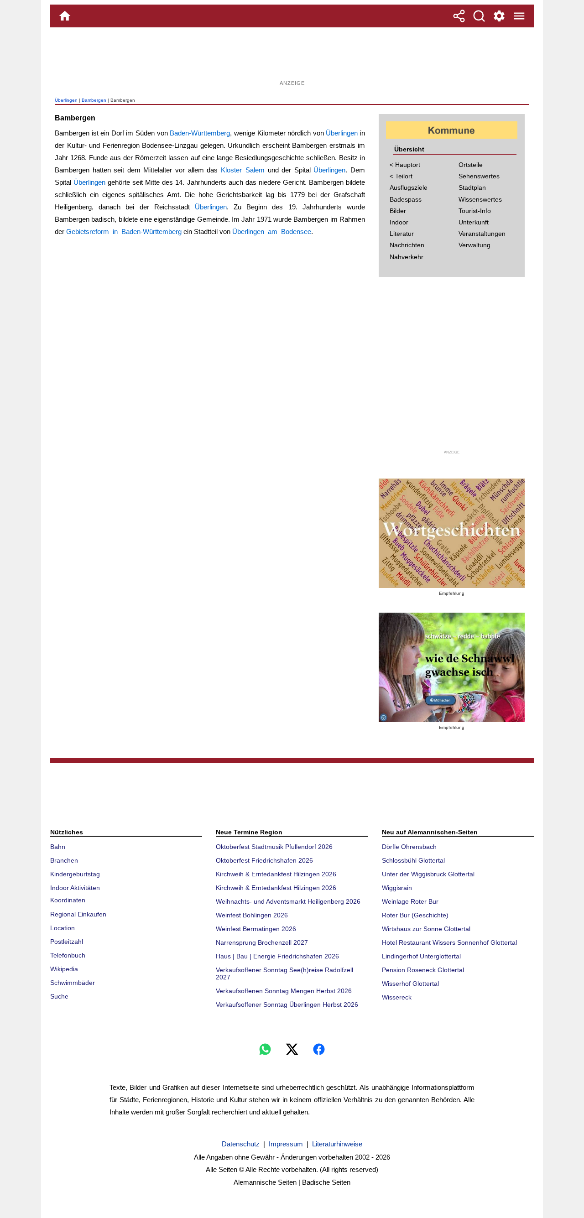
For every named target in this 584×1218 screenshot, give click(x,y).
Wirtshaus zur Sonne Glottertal (426, 928)
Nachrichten (407, 245)
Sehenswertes (479, 176)
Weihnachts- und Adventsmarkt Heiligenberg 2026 (288, 901)
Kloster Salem (243, 170)
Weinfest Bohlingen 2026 (252, 915)
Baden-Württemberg (200, 133)
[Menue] (519, 16)
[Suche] (479, 16)
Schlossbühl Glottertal (413, 860)
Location (62, 928)
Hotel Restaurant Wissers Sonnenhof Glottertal (449, 942)
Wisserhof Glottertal (410, 983)
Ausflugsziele (409, 187)
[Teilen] (459, 16)
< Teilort (401, 176)
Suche (59, 996)
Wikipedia (64, 969)
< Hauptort (405, 164)
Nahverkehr (406, 256)
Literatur (402, 233)
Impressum (286, 1144)
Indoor (399, 222)
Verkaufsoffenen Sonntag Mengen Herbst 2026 (284, 990)
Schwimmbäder (72, 982)
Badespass (406, 199)
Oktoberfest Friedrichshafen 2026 (264, 860)
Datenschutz (241, 1144)
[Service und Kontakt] (499, 16)
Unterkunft (474, 222)
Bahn (57, 846)
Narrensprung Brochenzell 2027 (262, 942)
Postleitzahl (66, 941)
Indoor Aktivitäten (75, 887)
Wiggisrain (397, 887)
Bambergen (94, 100)
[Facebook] (319, 1049)
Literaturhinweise (337, 1144)
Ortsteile (471, 164)
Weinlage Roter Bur (410, 901)
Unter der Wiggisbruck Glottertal (428, 874)
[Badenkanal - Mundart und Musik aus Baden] (452, 667)
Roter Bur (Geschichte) (415, 915)
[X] (292, 1049)
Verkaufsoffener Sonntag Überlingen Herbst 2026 (287, 1004)
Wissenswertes (480, 199)
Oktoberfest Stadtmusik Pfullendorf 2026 (274, 846)
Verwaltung (474, 245)
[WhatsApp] (265, 1049)
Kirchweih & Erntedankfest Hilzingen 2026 (276, 874)
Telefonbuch (67, 955)
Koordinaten (67, 900)
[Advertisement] (292, 57)
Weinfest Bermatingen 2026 (256, 928)
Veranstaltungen (482, 233)
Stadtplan (472, 187)
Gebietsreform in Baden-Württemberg (124, 231)
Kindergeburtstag (75, 874)
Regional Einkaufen (78, 914)
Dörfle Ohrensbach (409, 846)
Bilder (398, 210)
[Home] (65, 16)
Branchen (64, 860)
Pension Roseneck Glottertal (423, 969)
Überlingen (66, 100)
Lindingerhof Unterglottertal (421, 956)
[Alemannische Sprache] (452, 533)
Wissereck (397, 997)
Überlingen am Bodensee (271, 231)
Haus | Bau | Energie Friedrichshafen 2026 (277, 956)
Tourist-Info (475, 210)
